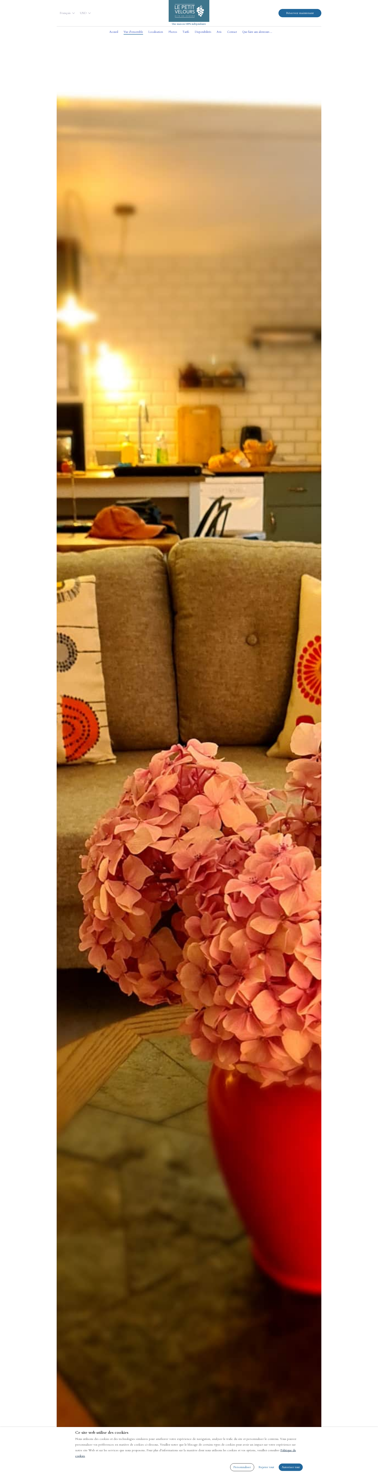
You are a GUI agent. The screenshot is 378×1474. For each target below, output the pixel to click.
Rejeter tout (266, 1467)
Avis (219, 32)
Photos (172, 32)
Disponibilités (203, 32)
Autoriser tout (291, 1467)
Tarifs (185, 32)
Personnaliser (242, 1467)
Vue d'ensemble (133, 32)
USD (83, 13)
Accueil (113, 32)
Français (65, 13)
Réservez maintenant (300, 13)
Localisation (155, 32)
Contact (232, 32)
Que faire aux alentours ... (257, 32)
